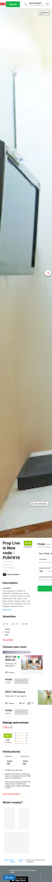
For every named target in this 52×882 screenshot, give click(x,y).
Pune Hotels (12, 861)
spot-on (21, 861)
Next (48, 273)
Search (13, 4)
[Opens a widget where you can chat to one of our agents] (9, 878)
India (6, 860)
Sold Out (21, 712)
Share (45, 12)
